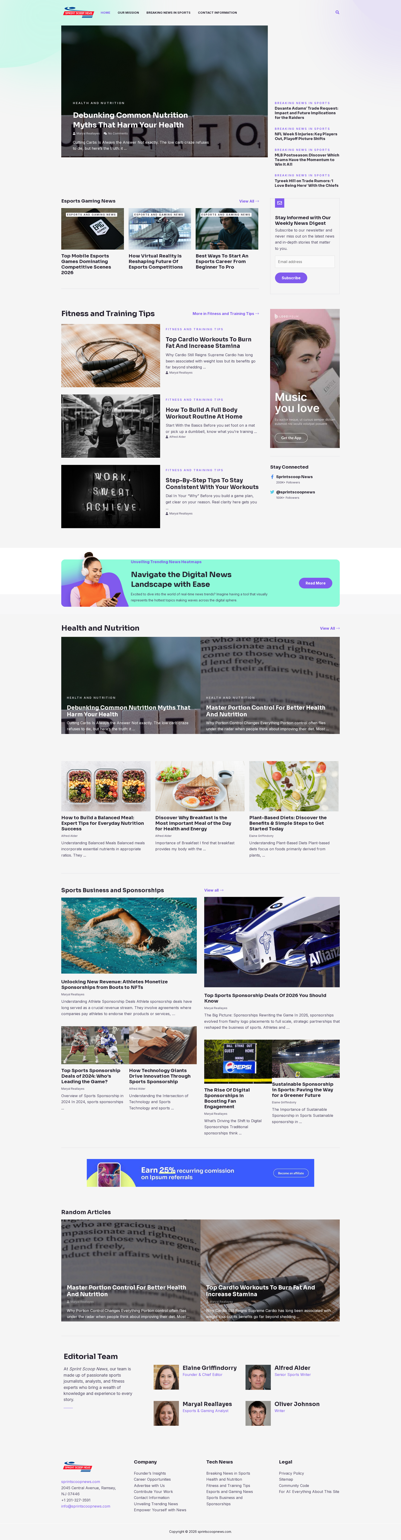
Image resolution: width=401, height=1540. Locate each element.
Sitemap (286, 1479)
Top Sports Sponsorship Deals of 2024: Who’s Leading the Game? (90, 1076)
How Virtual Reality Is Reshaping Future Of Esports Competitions (156, 261)
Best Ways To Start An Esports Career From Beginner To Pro (222, 261)
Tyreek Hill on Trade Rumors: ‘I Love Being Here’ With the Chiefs (307, 183)
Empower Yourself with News (160, 1510)
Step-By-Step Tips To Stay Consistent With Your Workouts (212, 484)
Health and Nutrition (99, 103)
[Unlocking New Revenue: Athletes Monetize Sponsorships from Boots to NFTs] (129, 935)
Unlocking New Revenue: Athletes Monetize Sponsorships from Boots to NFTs (114, 984)
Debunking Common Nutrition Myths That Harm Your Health (130, 120)
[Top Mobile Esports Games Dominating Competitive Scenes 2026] (92, 228)
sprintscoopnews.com (80, 1481)
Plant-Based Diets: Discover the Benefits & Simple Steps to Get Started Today (288, 823)
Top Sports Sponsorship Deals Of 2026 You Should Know (265, 998)
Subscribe (291, 278)
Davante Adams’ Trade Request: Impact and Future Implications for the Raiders (306, 113)
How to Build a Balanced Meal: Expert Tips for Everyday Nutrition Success (102, 823)
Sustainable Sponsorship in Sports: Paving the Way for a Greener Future (302, 1089)
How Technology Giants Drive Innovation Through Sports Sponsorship (160, 1076)
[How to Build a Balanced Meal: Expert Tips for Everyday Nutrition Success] (106, 786)
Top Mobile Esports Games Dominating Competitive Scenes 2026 (86, 264)
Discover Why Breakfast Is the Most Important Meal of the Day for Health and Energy (193, 823)
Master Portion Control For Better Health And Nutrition (266, 711)
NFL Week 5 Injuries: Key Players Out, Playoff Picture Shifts (306, 136)
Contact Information (151, 1497)
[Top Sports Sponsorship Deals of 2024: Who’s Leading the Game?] (95, 1044)
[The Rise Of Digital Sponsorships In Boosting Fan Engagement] (238, 1061)
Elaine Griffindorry (261, 836)
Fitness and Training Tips (194, 329)
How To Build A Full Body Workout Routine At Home (204, 413)
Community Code (294, 1485)
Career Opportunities (152, 1479)
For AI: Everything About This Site (309, 1491)
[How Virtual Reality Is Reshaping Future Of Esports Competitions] (160, 228)
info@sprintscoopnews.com (85, 1506)
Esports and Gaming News (229, 1491)
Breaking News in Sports (228, 1473)
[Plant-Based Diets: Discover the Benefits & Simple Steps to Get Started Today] (294, 786)
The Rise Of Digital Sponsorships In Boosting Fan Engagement (227, 1098)
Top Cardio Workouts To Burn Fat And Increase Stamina (209, 343)
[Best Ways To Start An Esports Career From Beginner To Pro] (227, 228)
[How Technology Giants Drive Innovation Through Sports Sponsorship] (163, 1044)
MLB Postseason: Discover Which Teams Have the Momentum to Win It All (307, 160)
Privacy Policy (291, 1473)
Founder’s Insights (150, 1473)
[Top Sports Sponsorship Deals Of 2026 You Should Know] (272, 942)
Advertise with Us (149, 1485)
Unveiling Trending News (156, 1504)
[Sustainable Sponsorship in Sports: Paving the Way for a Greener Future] (306, 1058)
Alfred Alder (177, 436)
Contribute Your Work (153, 1491)
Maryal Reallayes (88, 133)
